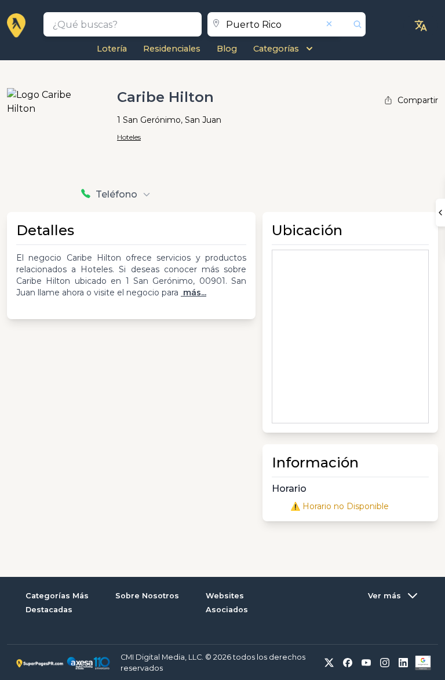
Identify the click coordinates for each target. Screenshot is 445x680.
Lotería (112, 48)
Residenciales (171, 48)
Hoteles (129, 137)
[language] (421, 25)
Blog (227, 48)
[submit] (353, 24)
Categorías (276, 48)
